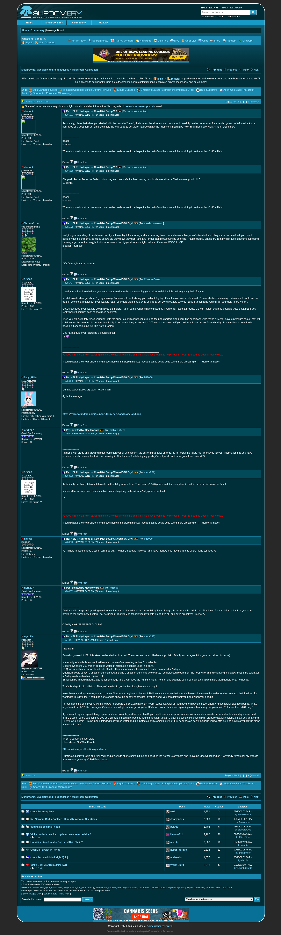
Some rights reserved (159, 926)
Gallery (103, 22)
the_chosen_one (112, 887)
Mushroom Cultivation (85, 69)
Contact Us (234, 16)
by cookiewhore (243, 814)
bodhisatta (199, 887)
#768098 (69, 476)
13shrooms (144, 887)
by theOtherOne (243, 829)
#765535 (69, 171)
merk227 (149, 472)
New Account (207, 16)
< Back (235, 101)
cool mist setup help (42, 811)
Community (79, 22)
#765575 (69, 227)
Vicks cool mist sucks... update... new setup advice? (60, 834)
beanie (174, 826)
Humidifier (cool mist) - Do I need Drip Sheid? (56, 842)
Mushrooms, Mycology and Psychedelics (45, 69)
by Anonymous (243, 822)
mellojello (175, 857)
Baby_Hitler (117, 430)
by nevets (243, 845)
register (175, 78)
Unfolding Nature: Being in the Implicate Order (167, 89)
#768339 (69, 591)
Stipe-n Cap (174, 887)
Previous (231, 69)
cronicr (163, 887)
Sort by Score (50, 893)
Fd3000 (148, 377)
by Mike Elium (243, 837)
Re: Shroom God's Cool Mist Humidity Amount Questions (63, 819)
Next (256, 69)
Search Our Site (209, 7)
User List (190, 40)
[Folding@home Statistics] (29, 253)
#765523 (69, 115)
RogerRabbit (70, 887)
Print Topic (64, 893)
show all (255, 101)
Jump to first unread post (36, 101)
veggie (80, 887)
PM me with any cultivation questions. (84, 749)
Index (245, 69)
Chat (205, 40)
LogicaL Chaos (129, 887)
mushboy (89, 887)
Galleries (163, 40)
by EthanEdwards (243, 868)
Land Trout (220, 887)
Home (29, 22)
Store (217, 40)
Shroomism (38, 887)
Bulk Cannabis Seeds (45, 89)
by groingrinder (243, 852)
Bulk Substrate (209, 89)
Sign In (29, 42)
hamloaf (155, 887)
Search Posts (100, 40)
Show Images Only (32, 893)
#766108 (69, 381)
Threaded (216, 69)
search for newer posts (139, 106)
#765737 (69, 283)
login (160, 78)
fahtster (99, 887)
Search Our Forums (232, 7)
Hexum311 (176, 834)
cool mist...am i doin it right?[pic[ (49, 857)
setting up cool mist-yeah (45, 826)
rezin (173, 811)
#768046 (69, 433)
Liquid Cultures (126, 89)
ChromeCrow (152, 279)
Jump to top (30, 775)
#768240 (69, 542)
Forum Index (79, 40)
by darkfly (243, 860)
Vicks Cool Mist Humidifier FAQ (48, 865)
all (39, 837)
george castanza (53, 887)
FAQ (176, 40)
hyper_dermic (178, 849)
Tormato (209, 887)
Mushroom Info (54, 22)
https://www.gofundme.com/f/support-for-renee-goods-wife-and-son (102, 414)
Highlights (145, 40)
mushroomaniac (137, 111)
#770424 (69, 640)
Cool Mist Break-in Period (45, 849)
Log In (221, 16)
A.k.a (229, 887)
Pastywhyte (187, 887)
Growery (248, 40)
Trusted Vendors (124, 40)
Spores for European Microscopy (52, 93)
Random (231, 40)
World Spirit (177, 865)
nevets (174, 842)
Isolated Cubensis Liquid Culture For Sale (87, 89)
